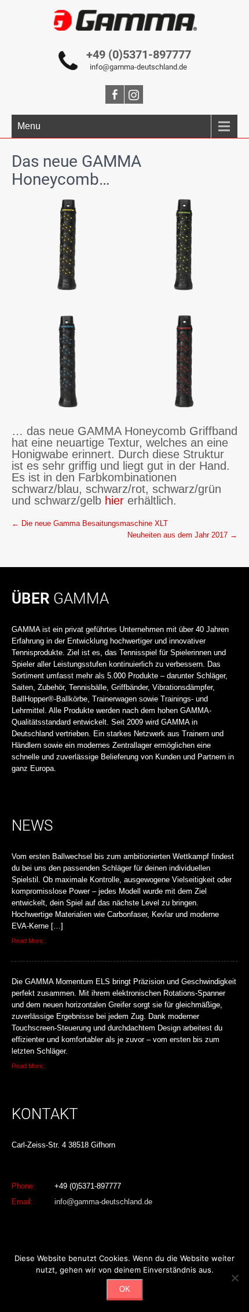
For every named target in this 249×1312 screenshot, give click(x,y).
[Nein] (234, 1278)
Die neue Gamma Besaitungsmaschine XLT (90, 523)
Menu (29, 126)
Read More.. (29, 940)
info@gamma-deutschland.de (138, 67)
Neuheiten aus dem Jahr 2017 (182, 535)
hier (114, 500)
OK (124, 1289)
